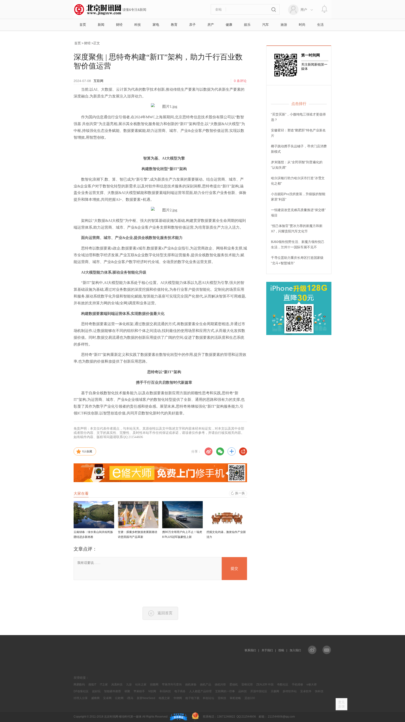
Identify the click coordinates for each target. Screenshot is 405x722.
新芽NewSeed (146, 698)
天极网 (275, 691)
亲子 (192, 24)
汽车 (265, 24)
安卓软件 (305, 691)
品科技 (242, 691)
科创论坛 (208, 698)
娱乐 (247, 24)
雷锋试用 (247, 684)
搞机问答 (220, 684)
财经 (119, 24)
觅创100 (249, 698)
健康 (229, 24)
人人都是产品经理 (200, 691)
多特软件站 (290, 691)
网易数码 (79, 684)
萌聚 (127, 691)
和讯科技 (165, 691)
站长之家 (140, 684)
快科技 (319, 691)
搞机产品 (205, 684)
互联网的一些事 (225, 691)
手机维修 (297, 684)
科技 (137, 24)
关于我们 (267, 650)
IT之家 (104, 684)
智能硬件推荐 (112, 691)
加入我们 (295, 650)
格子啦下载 (192, 698)
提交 (234, 568)
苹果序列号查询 (172, 684)
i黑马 (130, 698)
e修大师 (312, 684)
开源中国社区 (258, 691)
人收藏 (87, 451)
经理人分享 (81, 698)
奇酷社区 (282, 684)
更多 (232, 451)
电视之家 (164, 698)
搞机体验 (190, 684)
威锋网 (95, 698)
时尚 (302, 24)
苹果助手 (139, 691)
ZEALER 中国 (265, 684)
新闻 (101, 24)
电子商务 (180, 691)
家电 (156, 24)
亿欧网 (119, 698)
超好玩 (96, 691)
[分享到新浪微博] (209, 451)
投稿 (281, 650)
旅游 (284, 24)
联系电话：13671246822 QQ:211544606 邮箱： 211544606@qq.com (248, 716)
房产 (210, 24)
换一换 (240, 493)
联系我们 (250, 650)
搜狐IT (92, 684)
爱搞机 (233, 684)
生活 (320, 24)
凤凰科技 (117, 684)
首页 (82, 24)
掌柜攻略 (235, 698)
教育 (174, 24)
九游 (129, 684)
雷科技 (222, 698)
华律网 (177, 698)
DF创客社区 (81, 691)
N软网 (152, 691)
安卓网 (107, 698)
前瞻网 (154, 684)
